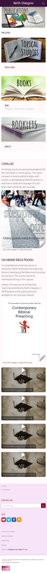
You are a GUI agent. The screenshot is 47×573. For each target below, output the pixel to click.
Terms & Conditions (7, 536)
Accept (6, 568)
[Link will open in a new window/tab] (3, 519)
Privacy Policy (5, 540)
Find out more (6, 559)
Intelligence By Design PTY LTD (17, 549)
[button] (23, 379)
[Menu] (43, 3)
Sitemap (3, 545)
